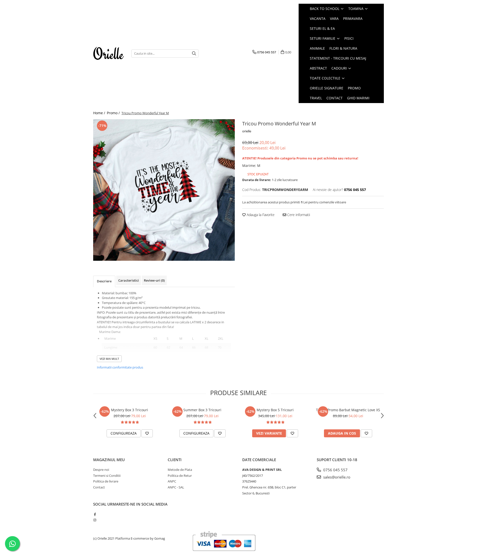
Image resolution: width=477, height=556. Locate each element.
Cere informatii (298, 214)
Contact (334, 98)
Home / (99, 113)
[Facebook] (94, 514)
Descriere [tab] (104, 281)
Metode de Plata (180, 469)
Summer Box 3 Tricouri (202, 410)
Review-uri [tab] (154, 280)
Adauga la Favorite (260, 214)
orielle (246, 131)
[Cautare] (194, 53)
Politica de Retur (180, 475)
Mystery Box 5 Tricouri (275, 410)
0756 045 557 (335, 469)
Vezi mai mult (109, 359)
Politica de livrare (105, 481)
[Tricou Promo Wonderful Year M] (164, 190)
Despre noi (101, 469)
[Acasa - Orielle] (108, 53)
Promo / (114, 113)
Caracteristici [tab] (128, 280)
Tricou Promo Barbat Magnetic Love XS (348, 410)
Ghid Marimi (358, 98)
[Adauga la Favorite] (147, 433)
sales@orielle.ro (336, 477)
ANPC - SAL (176, 487)
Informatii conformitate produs (120, 367)
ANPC (172, 481)
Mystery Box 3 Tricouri (129, 410)
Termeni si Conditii (106, 475)
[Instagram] (94, 520)
